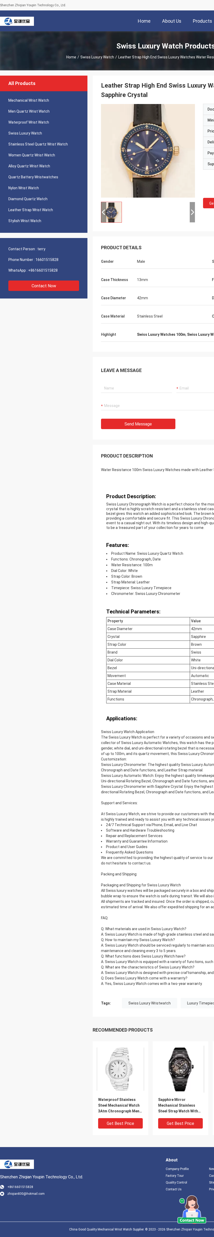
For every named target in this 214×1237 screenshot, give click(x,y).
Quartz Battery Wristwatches (33, 177)
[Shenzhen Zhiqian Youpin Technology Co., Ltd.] (17, 21)
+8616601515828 (43, 270)
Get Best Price (120, 1123)
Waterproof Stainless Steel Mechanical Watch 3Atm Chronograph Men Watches (119, 1106)
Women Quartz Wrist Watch (31, 155)
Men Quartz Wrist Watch (29, 111)
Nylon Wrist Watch (23, 188)
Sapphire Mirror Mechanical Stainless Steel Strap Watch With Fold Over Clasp (178, 1106)
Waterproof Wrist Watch (28, 122)
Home (71, 57)
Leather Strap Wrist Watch (30, 210)
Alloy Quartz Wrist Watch (29, 166)
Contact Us (174, 1189)
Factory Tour (175, 1176)
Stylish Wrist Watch (24, 221)
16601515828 (46, 260)
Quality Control (176, 1182)
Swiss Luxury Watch (97, 57)
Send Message (138, 424)
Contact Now (44, 285)
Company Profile (177, 1169)
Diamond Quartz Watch (27, 199)
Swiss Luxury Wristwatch (149, 1003)
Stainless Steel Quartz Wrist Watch (38, 144)
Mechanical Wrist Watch (28, 100)
